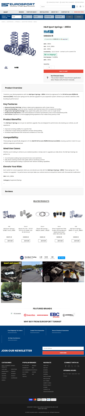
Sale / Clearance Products (6, 366)
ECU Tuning (46, 380)
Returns (45, 372)
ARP (33, 374)
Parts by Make (31, 12)
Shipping (45, 374)
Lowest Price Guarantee (68, 2)
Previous (10, 314)
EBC (33, 367)
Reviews (45, 370)
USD (69, 381)
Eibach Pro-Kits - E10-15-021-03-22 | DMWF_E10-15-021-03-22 (26, 230)
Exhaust (13, 371)
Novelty (13, 375)
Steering (4, 378)
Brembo (34, 365)
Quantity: (46, 64)
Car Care (4, 369)
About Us (54, 12)
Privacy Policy (47, 385)
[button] (81, 6)
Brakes (13, 365)
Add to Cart (10, 241)
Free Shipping (80, 2)
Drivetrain (14, 369)
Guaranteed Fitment (53, 2)
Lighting (4, 375)
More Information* (35, 332)
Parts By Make (47, 376)
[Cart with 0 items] (83, 6)
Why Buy (45, 367)
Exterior (4, 373)
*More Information (12, 332)
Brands (21, 12)
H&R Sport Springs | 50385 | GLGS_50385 (9, 229)
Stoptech (34, 370)
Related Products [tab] (41, 201)
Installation (44, 12)
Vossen (34, 372)
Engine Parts (5, 371)
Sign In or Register (48, 391)
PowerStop (25, 367)
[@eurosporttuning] (21, 257)
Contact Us (65, 12)
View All (24, 376)
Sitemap (45, 387)
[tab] (42, 88)
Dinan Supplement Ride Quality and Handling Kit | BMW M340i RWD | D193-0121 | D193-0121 (59, 231)
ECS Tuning (25, 372)
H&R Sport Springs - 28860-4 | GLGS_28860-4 (76, 230)
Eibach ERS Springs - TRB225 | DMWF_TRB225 (42, 229)
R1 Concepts (25, 365)
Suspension (14, 378)
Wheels (3, 380)
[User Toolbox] (77, 6)
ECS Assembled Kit (27, 370)
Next (74, 314)
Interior (13, 373)
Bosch (24, 374)
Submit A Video (47, 383)
